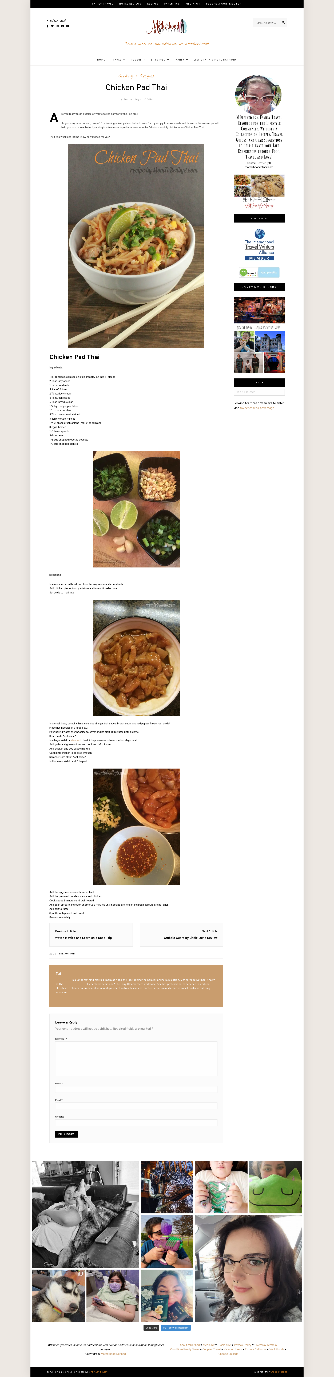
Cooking (125, 76)
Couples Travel (211, 1349)
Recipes (152, 4)
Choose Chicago (228, 1354)
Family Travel (102, 4)
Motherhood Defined (113, 1354)
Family (179, 60)
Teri (126, 99)
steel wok (76, 740)
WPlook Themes (279, 1372)
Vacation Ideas (233, 1349)
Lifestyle (158, 60)
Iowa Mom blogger (75, 984)
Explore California (255, 1349)
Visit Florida (276, 1349)
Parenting (172, 4)
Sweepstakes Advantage (257, 408)
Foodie (136, 60)
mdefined (85, 1164)
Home (101, 60)
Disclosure (224, 1345)
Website (59, 1116)
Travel (116, 60)
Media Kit (193, 4)
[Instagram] (135, 1263)
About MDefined (190, 1345)
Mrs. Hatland (63, 980)
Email (59, 1100)
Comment (61, 1039)
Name (59, 1083)
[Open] (85, 1214)
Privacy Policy (242, 1345)
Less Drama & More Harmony (215, 60)
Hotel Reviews (130, 4)
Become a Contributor (224, 4)
